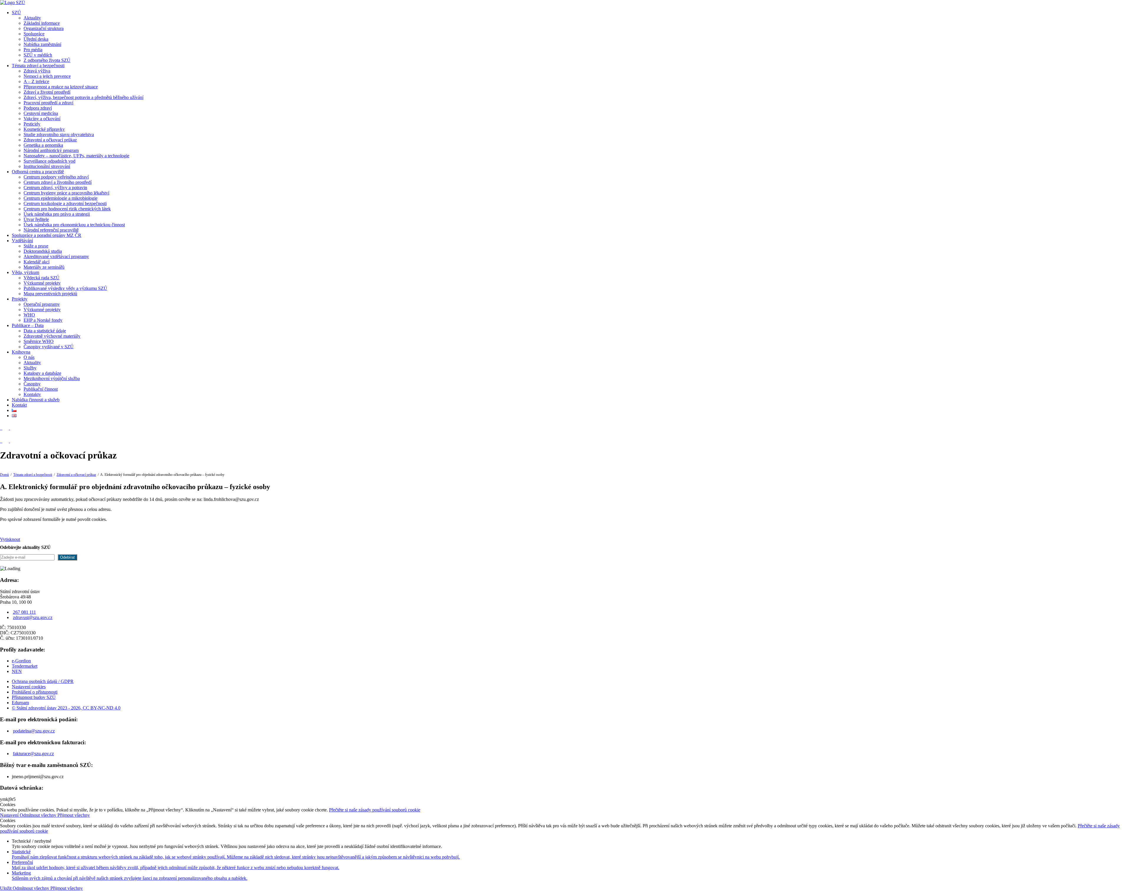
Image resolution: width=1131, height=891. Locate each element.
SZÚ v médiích (38, 54)
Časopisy (32, 383)
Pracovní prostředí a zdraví (48, 102)
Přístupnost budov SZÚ (34, 697)
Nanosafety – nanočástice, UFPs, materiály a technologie (76, 155)
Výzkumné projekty (42, 283)
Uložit (6, 888)
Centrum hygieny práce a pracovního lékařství (66, 192)
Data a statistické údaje (45, 330)
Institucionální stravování (47, 166)
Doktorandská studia (43, 251)
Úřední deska (36, 39)
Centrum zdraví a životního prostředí (58, 182)
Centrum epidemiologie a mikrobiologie (60, 198)
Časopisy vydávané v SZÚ (49, 346)
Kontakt (19, 404)
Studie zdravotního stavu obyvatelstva (59, 134)
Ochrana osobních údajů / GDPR (43, 681)
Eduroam (20, 702)
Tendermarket (24, 666)
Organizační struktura (44, 28)
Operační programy (42, 304)
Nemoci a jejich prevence (47, 76)
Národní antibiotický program (51, 150)
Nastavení (10, 815)
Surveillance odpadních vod (49, 161)
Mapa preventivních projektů (50, 293)
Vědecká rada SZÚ (41, 277)
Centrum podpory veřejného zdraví (56, 176)
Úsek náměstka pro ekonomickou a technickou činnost (74, 224)
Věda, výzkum (25, 272)
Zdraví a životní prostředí (47, 92)
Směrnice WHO (39, 341)
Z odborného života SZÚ (47, 60)
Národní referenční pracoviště (51, 229)
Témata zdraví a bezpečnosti (38, 65)
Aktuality (32, 17)
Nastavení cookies (29, 686)
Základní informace (42, 23)
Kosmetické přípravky (44, 129)
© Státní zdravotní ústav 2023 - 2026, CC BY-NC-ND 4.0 (66, 707)
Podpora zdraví (38, 107)
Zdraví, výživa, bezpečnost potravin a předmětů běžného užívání (83, 97)
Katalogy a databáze (42, 373)
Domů (4, 475)
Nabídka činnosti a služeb (35, 399)
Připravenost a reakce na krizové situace (61, 86)
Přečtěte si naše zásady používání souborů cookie (374, 809)
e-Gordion (21, 660)
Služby (30, 367)
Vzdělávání (22, 240)
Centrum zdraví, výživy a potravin (55, 187)
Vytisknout (10, 539)
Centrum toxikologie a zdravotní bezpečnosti (65, 203)
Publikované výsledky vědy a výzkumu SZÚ (65, 288)
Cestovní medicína (41, 113)
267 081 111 (24, 612)
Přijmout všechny (73, 815)
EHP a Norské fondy (43, 320)
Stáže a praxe (36, 245)
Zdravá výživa (37, 70)
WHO (29, 314)
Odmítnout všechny (38, 815)
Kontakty (32, 394)
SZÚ (16, 12)
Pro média (33, 49)
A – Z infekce (36, 81)
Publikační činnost (41, 389)
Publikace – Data (28, 325)
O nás (29, 357)
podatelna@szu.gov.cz (34, 730)
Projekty (19, 298)
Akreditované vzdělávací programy (56, 256)
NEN (17, 671)
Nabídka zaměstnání (42, 44)
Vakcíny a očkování (42, 118)
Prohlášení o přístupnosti (34, 691)
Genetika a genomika (43, 145)
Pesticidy (32, 123)
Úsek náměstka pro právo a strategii (57, 214)
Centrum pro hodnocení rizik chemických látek (67, 208)
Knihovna (21, 351)
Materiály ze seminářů (44, 267)
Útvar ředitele (36, 219)
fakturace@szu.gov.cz (33, 753)
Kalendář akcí (36, 261)
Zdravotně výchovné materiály (52, 336)
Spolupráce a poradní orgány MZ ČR (46, 235)
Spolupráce (34, 33)
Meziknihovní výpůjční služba (52, 378)
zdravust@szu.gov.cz (32, 617)
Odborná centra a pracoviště (38, 171)
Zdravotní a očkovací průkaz (50, 139)
